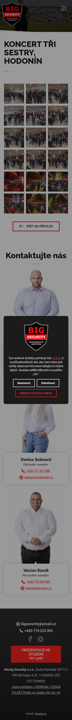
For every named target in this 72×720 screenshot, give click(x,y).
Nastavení (23, 383)
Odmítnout (48, 383)
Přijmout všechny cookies (36, 393)
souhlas (57, 358)
